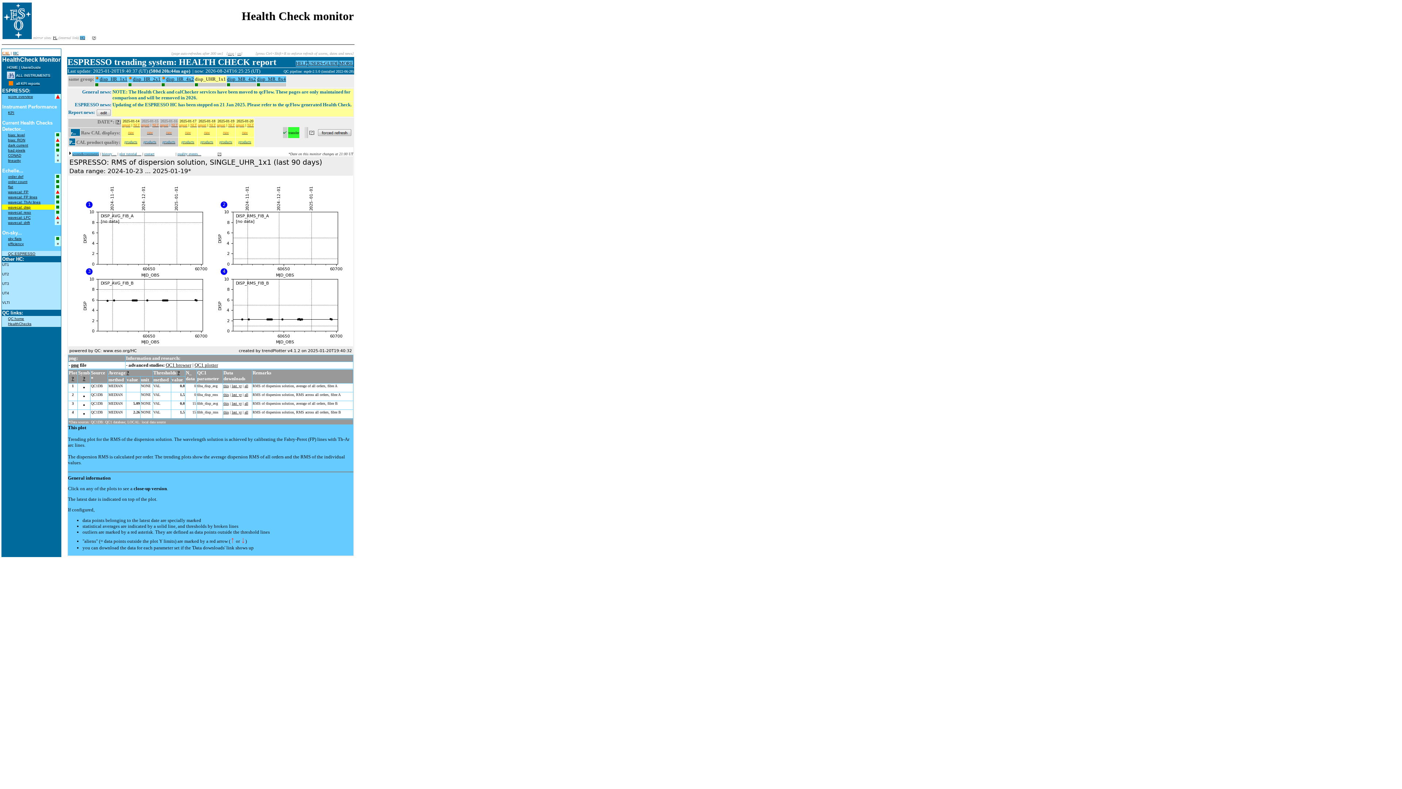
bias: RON (16, 140)
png (75, 365)
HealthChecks (19, 324)
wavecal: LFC (19, 218)
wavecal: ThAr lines (24, 202)
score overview (20, 97)
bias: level (16, 135)
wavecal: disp (19, 207)
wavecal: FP (18, 192)
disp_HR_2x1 (147, 79)
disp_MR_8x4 (271, 79)
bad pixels (16, 150)
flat (10, 187)
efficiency (16, 244)
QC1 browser (178, 365)
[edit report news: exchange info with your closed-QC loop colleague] (103, 112)
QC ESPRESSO (21, 254)
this (226, 386)
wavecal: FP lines (22, 197)
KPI (11, 113)
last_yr (237, 386)
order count (17, 182)
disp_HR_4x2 (180, 79)
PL (55, 38)
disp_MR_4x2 (241, 79)
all (246, 386)
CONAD (14, 155)
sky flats (15, 239)
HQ (82, 38)
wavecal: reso (19, 212)
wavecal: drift (19, 223)
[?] (219, 154)
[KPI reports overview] (11, 83)
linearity (14, 161)
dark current (18, 145)
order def (15, 177)
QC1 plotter (206, 365)
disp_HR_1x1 (113, 79)
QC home (16, 319)
